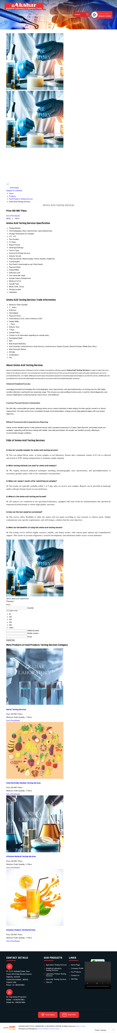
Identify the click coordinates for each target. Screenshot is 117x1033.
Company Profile (38, 15)
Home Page (23, 15)
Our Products (53, 15)
